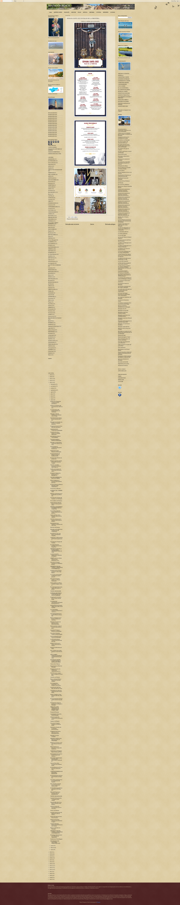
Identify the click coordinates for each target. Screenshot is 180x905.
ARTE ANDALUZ (122, 370)
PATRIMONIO (51, 296)
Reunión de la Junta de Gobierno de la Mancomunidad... (55, 623)
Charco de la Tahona (55, 664)
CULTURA (98, 12)
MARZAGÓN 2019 (52, 125)
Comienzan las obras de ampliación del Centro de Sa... (56, 691)
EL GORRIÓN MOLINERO (124, 89)
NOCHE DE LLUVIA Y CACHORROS (55, 437)
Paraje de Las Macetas (55, 488)
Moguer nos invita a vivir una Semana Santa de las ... (56, 743)
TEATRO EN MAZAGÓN (56, 796)
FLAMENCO (51, 241)
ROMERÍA (50, 322)
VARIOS (50, 353)
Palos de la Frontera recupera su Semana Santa (55, 724)
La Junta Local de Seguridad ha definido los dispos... (56, 555)
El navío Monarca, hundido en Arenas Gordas (124, 168)
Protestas (50, 310)
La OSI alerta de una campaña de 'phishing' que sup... (56, 640)
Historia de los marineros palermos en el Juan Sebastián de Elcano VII (124, 214)
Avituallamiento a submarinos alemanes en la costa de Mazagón (124, 130)
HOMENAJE (51, 252)
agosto (52, 392)
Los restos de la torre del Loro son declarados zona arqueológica (125, 290)
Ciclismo (50, 199)
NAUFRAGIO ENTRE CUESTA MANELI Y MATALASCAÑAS (55, 661)
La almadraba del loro (123, 231)
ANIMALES (51, 172)
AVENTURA (51, 185)
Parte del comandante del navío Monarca (124, 342)
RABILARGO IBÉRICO (123, 99)
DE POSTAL (51, 215)
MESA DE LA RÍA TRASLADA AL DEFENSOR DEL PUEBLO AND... (54, 708)
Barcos (49, 194)
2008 (51, 877)
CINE (49, 201)
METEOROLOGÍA (52, 271)
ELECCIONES (51, 229)
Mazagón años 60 (122, 308)
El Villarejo (120, 182)
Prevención (50, 309)
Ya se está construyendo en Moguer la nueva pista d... (56, 575)
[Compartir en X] (74, 217)
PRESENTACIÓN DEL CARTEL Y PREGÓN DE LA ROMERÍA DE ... (56, 567)
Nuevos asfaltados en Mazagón (55, 828)
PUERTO (50, 314)
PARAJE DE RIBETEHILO (54, 151)
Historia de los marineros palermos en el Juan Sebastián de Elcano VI (124, 210)
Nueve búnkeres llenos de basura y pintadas (124, 339)
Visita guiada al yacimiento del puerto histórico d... (56, 447)
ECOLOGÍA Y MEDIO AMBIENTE (53, 223)
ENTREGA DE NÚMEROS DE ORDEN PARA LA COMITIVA (56, 508)
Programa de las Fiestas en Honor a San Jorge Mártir (56, 571)
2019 (51, 856)
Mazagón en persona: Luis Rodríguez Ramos (124, 316)
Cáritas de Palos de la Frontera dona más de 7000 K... (56, 516)
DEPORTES (105, 12)
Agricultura (51, 164)
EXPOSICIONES (52, 234)
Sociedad (50, 333)
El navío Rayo (121, 170)
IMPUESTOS (51, 257)
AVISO (49, 188)
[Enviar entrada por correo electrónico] (69, 217)
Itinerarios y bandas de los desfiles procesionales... (55, 728)
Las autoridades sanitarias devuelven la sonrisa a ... (56, 610)
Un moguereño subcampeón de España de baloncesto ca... (56, 602)
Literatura (50, 267)
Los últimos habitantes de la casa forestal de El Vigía (124, 303)
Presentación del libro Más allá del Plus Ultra (56, 688)
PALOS (79, 12)
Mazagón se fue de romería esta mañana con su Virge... (55, 415)
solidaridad (51, 335)
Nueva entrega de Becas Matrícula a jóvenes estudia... (55, 680)
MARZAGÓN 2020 (52, 123)
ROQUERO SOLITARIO (123, 101)
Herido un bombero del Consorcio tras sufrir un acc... (56, 406)
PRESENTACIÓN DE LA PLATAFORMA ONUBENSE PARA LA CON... (56, 550)
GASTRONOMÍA (52, 247)
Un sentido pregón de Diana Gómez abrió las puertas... (56, 512)
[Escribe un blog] (72, 217)
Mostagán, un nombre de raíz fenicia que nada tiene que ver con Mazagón (125, 332)
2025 (51, 376)
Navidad (50, 280)
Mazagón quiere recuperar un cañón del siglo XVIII (125, 321)
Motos (49, 275)
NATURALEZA (51, 278)
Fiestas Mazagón (52, 240)
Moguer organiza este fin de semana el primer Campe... (56, 462)
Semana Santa (74, 219)
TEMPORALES (51, 344)
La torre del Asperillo (123, 261)
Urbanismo (51, 351)
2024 (51, 378)
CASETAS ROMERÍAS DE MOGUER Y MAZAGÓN (56, 772)
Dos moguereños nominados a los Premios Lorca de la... (55, 684)
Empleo (50, 231)
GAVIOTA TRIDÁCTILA (124, 95)
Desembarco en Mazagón (124, 140)
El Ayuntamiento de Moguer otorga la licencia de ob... (55, 454)
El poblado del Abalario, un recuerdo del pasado (124, 176)
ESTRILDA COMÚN (122, 91)
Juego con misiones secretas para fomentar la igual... (56, 820)
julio (52, 394)
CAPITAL (50, 195)
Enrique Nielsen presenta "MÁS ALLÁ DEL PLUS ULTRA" (56, 606)
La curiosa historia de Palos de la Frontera (124, 240)
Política (50, 305)
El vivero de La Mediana (123, 184)
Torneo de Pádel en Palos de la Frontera (56, 817)
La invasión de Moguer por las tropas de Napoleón (124, 252)
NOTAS (50, 284)
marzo (52, 845)
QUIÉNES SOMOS (58, 12)
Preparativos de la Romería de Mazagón (55, 451)
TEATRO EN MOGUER (55, 591)
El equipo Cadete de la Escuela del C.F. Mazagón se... (55, 474)
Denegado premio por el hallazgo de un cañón (123, 138)
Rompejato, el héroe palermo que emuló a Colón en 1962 (124, 357)
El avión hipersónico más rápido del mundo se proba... (56, 588)
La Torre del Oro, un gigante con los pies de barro (124, 264)
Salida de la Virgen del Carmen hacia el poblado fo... (55, 402)
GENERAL (50, 248)
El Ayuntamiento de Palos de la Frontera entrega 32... (56, 776)
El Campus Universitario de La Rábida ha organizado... (56, 836)
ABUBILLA (120, 75)
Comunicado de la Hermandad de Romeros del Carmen (56, 824)
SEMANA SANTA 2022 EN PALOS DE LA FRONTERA (56, 739)
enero (52, 849)
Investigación (51, 263)
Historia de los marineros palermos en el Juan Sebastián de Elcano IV (124, 202)
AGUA (49, 166)
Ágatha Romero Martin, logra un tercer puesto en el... (56, 503)
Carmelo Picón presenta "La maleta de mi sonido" (56, 799)
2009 (51, 875)
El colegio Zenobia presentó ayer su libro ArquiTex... (56, 545)
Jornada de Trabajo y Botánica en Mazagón (55, 631)
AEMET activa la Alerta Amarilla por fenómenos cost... (56, 559)
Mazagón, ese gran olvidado (54, 736)
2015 (51, 863)
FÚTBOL (50, 245)
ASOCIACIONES (52, 179)
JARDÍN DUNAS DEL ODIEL (54, 153)
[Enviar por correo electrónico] (71, 217)
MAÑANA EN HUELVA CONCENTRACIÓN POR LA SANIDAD (56, 594)
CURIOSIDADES (52, 212)
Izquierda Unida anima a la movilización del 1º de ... (56, 419)
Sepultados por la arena (123, 363)
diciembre (53, 384)
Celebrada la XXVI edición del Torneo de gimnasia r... (56, 538)
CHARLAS (50, 197)
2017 (51, 859)
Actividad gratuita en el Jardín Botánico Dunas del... (56, 614)
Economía (50, 225)
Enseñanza (50, 232)
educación (50, 227)
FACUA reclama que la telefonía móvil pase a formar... (56, 520)
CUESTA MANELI (52, 147)
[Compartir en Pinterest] (76, 217)
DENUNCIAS (51, 217)
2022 (51, 382)
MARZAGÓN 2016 (52, 130)
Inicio (50, 12)
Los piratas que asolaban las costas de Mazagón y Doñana (124, 278)
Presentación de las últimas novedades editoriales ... (55, 433)
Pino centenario (121, 347)
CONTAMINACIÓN (52, 206)
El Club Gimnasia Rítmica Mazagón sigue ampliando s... (56, 485)
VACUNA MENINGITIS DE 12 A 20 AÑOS (56, 478)
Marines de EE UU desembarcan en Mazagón (124, 306)
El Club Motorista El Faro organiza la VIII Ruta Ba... (56, 789)
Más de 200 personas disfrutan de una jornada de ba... (55, 793)
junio (52, 396)
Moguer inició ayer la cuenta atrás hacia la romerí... (55, 644)
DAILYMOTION (122, 377)
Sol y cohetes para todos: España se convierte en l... (56, 651)
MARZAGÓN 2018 (52, 127)
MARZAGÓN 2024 (52, 116)
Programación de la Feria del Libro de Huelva (56, 427)
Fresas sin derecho (54, 810)
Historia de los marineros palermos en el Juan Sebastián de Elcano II (124, 194)
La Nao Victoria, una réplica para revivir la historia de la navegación (124, 255)
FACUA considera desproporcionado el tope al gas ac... (55, 466)
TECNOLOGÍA (51, 340)
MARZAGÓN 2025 (52, 114)
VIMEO (119, 376)
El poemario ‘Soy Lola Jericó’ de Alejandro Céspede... (55, 534)
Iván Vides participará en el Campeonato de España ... (56, 780)
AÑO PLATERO (51, 174)
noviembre (53, 386)
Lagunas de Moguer (54, 721)
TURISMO (50, 349)
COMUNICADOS (52, 203)
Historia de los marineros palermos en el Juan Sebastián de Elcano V (124, 206)
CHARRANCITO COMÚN (124, 80)
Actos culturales (52, 162)
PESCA (50, 300)
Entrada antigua (110, 224)
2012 (51, 869)
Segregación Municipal (53, 326)
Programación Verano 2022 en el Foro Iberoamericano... (55, 732)
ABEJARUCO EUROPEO (123, 73)
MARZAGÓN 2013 (52, 136)
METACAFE (121, 379)
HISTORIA (91, 12)
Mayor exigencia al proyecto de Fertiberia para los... (56, 481)
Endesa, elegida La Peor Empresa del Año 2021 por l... (56, 695)
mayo (52, 397)
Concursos (50, 204)
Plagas (49, 301)
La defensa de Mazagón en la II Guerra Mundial (124, 246)
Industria (50, 259)
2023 (51, 380)
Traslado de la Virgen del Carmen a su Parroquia (56, 498)
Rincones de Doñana (55, 527)
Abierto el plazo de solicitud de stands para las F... (56, 718)
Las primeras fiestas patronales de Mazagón (123, 271)
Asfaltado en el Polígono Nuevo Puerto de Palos (56, 751)
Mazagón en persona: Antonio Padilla (123, 313)
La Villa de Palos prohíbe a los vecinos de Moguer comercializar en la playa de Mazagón (124, 267)
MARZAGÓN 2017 (52, 129)
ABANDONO (51, 159)
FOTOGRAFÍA (51, 243)
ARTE (49, 176)
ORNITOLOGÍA (52, 289)
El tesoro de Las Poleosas (124, 181)
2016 (51, 861)
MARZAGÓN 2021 (52, 121)
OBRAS (50, 285)
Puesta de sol (51, 316)
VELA (49, 354)
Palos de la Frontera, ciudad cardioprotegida (56, 634)
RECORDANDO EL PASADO (54, 318)
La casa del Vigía (122, 235)
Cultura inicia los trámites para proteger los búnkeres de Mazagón (125, 134)
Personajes (50, 298)
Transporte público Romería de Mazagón (55, 440)
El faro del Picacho (122, 154)
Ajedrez (50, 168)
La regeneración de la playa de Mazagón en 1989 (124, 259)
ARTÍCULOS (51, 178)
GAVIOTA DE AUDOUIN (124, 93)
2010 (51, 873)
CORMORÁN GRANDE (123, 82)
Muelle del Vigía (122, 335)
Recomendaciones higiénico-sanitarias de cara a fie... (56, 524)
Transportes (51, 347)
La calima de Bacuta (122, 233)
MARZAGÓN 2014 (52, 134)
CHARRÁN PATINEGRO (124, 79)
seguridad (50, 328)
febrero (52, 847)
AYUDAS (50, 190)
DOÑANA (85, 12)
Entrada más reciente (72, 224)
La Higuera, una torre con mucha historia (124, 249)
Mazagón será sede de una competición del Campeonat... (56, 530)
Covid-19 (50, 208)
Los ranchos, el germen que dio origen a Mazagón (124, 287)
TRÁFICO (50, 346)
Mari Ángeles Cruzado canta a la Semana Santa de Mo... (55, 785)
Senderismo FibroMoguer (56, 839)
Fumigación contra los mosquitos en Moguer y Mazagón (56, 703)
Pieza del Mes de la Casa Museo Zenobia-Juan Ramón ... (56, 803)
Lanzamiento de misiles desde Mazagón (55, 714)
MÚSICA (50, 276)
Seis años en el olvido (123, 361)
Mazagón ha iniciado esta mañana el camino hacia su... (56, 423)
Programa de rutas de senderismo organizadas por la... (55, 670)
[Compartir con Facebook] (75, 217)
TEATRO (50, 338)
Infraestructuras (52, 261)
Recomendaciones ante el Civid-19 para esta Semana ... (56, 755)
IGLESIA (50, 256)
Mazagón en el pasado (123, 310)
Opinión (50, 287)
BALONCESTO (51, 192)
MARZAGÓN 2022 (52, 120)
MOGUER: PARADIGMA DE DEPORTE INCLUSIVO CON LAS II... (56, 759)
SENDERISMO (51, 331)
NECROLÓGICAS (52, 282)
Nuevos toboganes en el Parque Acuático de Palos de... (55, 619)
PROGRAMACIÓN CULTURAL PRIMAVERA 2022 (55, 842)
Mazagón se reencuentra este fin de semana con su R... (56, 443)
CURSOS (50, 213)
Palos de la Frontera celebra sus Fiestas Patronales (55, 579)
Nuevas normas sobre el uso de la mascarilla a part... (56, 627)
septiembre (53, 390)
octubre (52, 388)
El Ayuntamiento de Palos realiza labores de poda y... (56, 699)
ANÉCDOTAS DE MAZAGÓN (55, 169)
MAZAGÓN (66, 12)
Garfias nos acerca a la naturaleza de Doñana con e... (56, 470)
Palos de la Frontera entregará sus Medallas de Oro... (56, 563)
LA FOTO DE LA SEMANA (54, 265)
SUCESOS (112, 12)
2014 (51, 865)
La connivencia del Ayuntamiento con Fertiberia (55, 410)
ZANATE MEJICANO (123, 106)
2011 (51, 871)
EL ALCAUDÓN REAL (123, 87)
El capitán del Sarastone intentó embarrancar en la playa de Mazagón (124, 145)
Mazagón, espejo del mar (123, 326)
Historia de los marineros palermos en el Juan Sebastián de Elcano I (124, 190)
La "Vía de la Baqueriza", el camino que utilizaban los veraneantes (124, 228)
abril (52, 399)
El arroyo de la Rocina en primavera (56, 458)
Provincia (50, 312)
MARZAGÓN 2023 (52, 118)
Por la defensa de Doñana (56, 500)
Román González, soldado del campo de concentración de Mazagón (124, 353)
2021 (51, 852)
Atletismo (50, 183)
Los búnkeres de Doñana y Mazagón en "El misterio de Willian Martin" (124, 275)
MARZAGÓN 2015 (52, 132)
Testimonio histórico (123, 365)
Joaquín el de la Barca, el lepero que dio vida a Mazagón (123, 225)
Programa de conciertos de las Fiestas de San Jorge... (55, 598)
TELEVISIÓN (51, 342)
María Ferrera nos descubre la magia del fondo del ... (56, 747)
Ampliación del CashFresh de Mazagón (56, 430)
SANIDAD (50, 324)
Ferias (49, 236)
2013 (51, 867)
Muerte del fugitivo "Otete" (124, 337)
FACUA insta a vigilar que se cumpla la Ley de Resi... (56, 674)
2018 (51, 857)
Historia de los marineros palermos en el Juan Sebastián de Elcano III (124, 198)
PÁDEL (50, 291)
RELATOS (50, 320)
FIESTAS (50, 238)
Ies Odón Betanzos (52, 254)
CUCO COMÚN (121, 86)
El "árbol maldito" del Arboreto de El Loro (123, 142)
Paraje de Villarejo (54, 712)
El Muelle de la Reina (123, 165)
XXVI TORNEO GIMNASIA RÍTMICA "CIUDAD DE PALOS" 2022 (56, 656)
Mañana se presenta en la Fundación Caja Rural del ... (56, 494)
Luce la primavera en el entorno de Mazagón (55, 637)
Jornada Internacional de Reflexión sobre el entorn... (56, 813)
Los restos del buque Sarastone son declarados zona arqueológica (124, 294)
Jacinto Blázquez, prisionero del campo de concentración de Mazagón (124, 221)
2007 (51, 879)
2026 (51, 374)
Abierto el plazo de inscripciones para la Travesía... (55, 807)
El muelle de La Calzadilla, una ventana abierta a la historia (124, 163)
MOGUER (73, 12)
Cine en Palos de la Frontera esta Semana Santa (56, 764)
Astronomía (51, 181)
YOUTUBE (120, 381)
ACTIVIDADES (51, 160)
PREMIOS (50, 307)
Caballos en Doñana (55, 677)
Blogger (98, 902)
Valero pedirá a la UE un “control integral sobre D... (56, 584)
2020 (51, 854)
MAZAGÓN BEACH (59, 5)
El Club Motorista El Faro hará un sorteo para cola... (56, 768)
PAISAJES (50, 293)
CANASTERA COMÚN (123, 77)
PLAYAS (50, 303)
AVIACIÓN (50, 187)
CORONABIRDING (122, 84)
